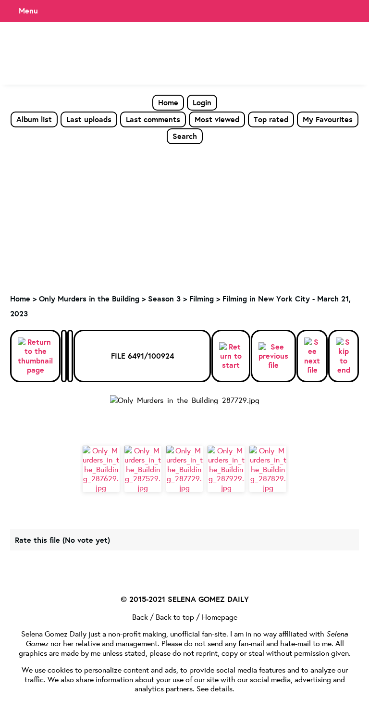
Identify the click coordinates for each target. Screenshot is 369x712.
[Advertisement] (184, 217)
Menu (28, 10)
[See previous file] (273, 356)
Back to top (175, 617)
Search (184, 136)
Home (168, 102)
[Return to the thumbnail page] (35, 356)
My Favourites (328, 119)
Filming (201, 298)
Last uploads (88, 119)
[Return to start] (230, 356)
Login (202, 102)
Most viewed (217, 119)
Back (140, 617)
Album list (34, 119)
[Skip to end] (343, 356)
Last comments (153, 119)
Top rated (271, 119)
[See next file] (312, 356)
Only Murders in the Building (89, 298)
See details (215, 688)
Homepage (219, 617)
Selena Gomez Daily (53, 633)
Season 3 (164, 298)
